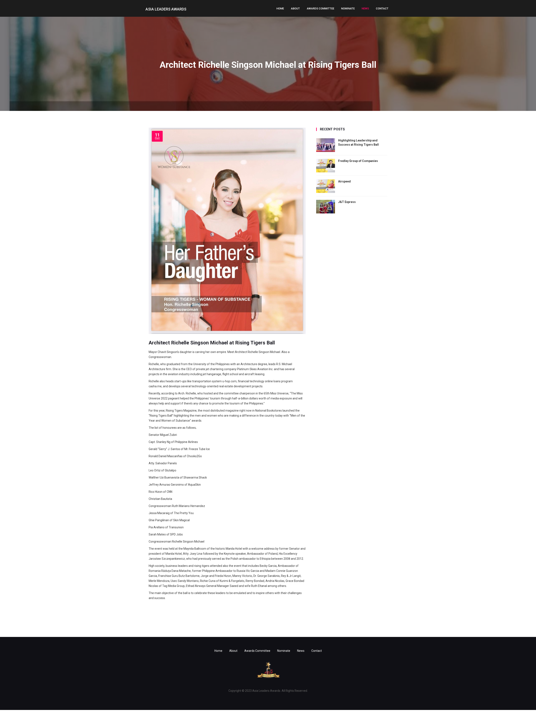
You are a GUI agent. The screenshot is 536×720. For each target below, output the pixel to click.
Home (280, 8)
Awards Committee (320, 8)
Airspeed (344, 181)
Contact (382, 8)
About (295, 8)
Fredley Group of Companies (358, 161)
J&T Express (347, 202)
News (365, 8)
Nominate (348, 8)
